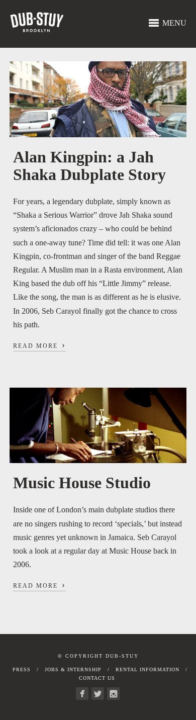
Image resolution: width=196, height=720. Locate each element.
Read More (39, 345)
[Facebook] (82, 693)
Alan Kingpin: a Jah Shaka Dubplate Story (89, 166)
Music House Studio (82, 483)
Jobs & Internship (73, 669)
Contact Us (97, 678)
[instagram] (113, 693)
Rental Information (147, 669)
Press (22, 669)
